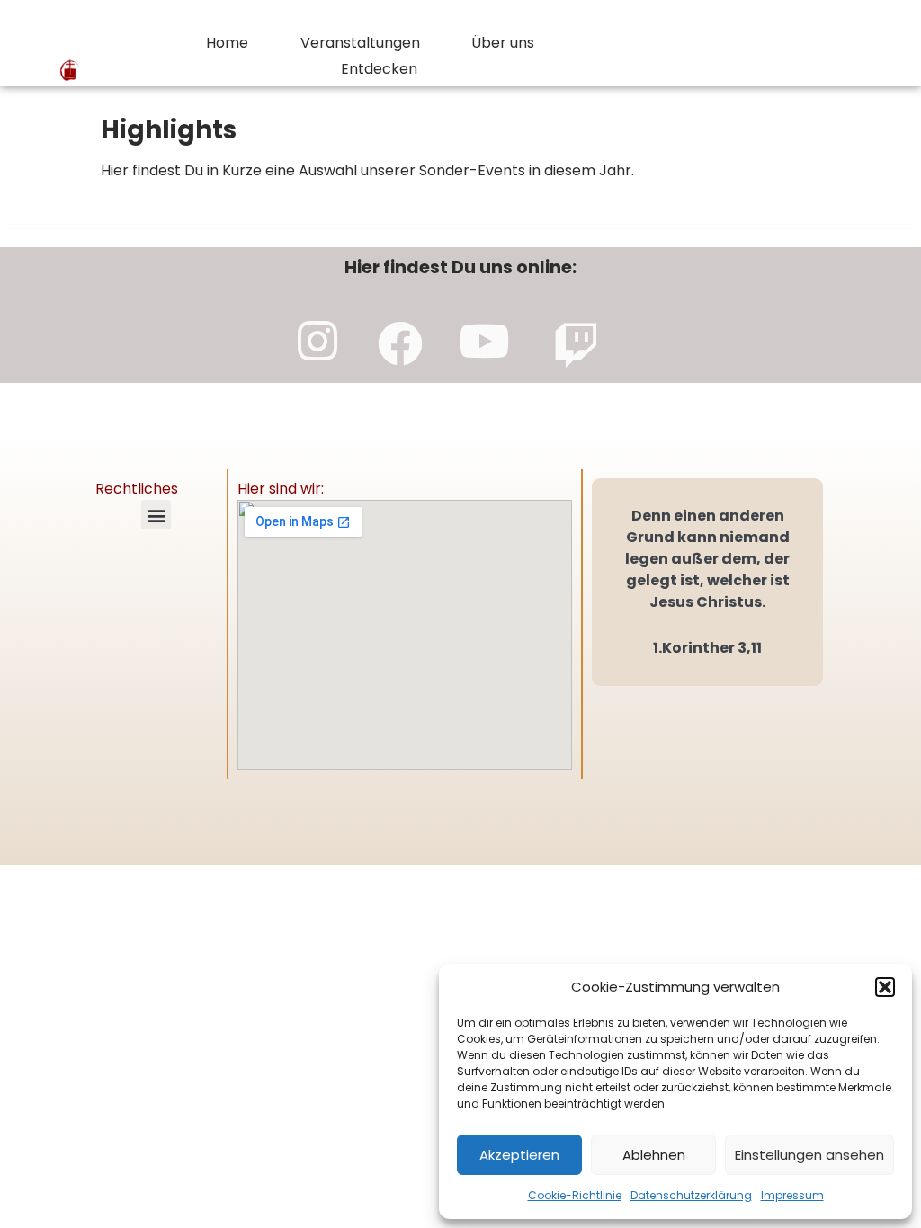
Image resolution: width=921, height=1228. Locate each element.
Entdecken (379, 68)
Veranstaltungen (360, 42)
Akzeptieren (519, 1154)
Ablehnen (653, 1154)
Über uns (502, 42)
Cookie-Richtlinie (574, 1195)
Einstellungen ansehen (809, 1154)
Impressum (792, 1195)
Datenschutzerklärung (691, 1195)
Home (227, 42)
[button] (885, 987)
